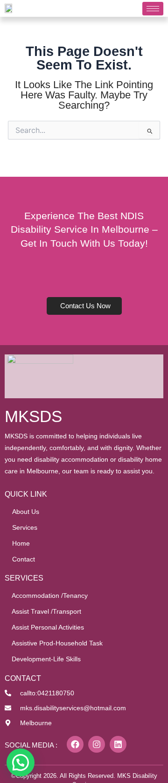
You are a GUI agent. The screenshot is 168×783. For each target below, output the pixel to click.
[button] (21, 762)
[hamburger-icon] (152, 8)
